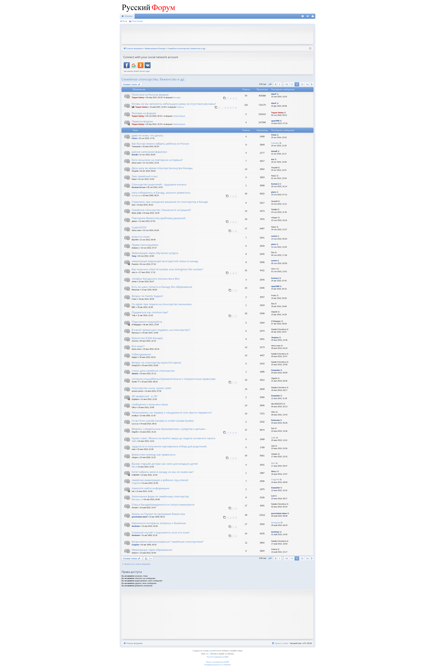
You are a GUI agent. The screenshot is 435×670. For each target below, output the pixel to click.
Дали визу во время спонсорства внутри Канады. (162, 168)
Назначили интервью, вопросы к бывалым (159, 523)
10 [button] (286, 84)
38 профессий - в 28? (145, 396)
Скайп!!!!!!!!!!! (139, 227)
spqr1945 (275, 121)
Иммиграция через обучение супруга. (155, 253)
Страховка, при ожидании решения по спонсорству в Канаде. (170, 201)
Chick (134, 138)
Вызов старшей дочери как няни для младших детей (165, 463)
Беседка (176, 97)
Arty (207, 654)
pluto (273, 192)
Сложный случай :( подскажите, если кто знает (161, 532)
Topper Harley (138, 97)
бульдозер (136, 195)
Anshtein (136, 526)
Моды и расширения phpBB (217, 662)
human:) (275, 184)
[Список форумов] (148, 7)
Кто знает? (138, 346)
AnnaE (135, 155)
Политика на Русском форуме (150, 94)
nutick (274, 236)
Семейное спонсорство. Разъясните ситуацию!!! (161, 210)
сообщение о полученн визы (150, 404)
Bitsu (134, 467)
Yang (134, 256)
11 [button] (291, 84)
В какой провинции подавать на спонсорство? (161, 330)
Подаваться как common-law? (150, 312)
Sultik (134, 441)
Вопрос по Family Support (147, 296)
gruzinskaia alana (139, 517)
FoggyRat (136, 483)
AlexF (273, 94)
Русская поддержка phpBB (217, 657)
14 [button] (307, 84)
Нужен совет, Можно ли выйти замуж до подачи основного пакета (173, 438)
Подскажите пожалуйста (147, 321)
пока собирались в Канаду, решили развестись (161, 192)
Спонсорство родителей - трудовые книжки (159, 184)
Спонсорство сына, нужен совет (151, 388)
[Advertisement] (217, 35)
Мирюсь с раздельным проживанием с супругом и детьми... (169, 429)
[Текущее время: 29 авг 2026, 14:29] (310, 49)
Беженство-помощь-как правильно (154, 454)
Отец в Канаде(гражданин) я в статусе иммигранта (163, 504)
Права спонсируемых (145, 244)
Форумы (129, 16)
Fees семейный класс (145, 176)
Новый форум (179, 116)
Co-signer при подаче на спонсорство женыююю (162, 304)
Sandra (135, 374)
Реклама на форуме (144, 113)
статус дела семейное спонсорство (153, 370)
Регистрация (137, 21)
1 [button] (279, 84)
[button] (270, 84)
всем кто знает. (141, 236)
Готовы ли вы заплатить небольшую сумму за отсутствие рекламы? (174, 103)
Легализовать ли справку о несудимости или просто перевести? (172, 412)
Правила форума (142, 121)
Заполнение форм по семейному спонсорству (160, 496)
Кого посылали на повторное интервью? (157, 160)
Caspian (135, 545)
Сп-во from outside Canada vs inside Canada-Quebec (163, 420)
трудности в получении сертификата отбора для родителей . (170, 446)
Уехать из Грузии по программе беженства (158, 514)
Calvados (275, 143)
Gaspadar (275, 370)
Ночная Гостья (138, 187)
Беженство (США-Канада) (147, 338)
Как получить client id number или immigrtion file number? (167, 269)
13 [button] (302, 84)
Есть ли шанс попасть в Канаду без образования (162, 286)
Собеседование (141, 354)
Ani (272, 159)
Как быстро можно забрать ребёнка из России (160, 143)
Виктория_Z (137, 499)
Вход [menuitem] (308, 17)
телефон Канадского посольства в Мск (156, 278)
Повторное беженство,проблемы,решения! (159, 218)
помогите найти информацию (150, 488)
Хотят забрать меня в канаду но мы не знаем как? (163, 472)
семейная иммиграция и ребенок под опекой (160, 480)
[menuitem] (302, 16)
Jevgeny (275, 337)
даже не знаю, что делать (147, 135)
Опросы (180, 107)
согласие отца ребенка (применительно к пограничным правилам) (173, 379)
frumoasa (275, 420)
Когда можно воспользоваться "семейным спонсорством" (168, 541)
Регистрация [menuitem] (313, 17)
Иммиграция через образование (152, 549)
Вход (125, 21)
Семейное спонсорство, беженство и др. (153, 79)
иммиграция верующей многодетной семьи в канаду (165, 261)
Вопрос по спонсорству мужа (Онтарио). (156, 362)
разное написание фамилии (149, 151)
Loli (273, 496)
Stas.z (274, 471)
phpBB (212, 651)
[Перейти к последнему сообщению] (278, 94)
